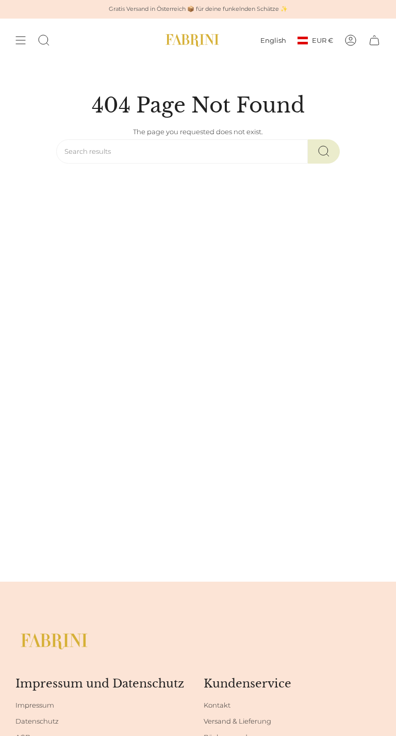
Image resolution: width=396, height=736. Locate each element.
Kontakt (217, 705)
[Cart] (374, 40)
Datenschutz (37, 721)
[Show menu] (20, 40)
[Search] (324, 151)
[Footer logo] (54, 641)
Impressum (34, 705)
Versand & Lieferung (237, 721)
